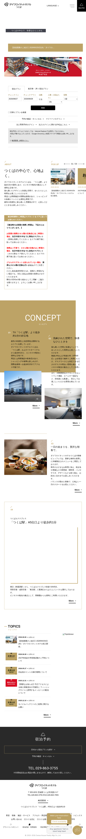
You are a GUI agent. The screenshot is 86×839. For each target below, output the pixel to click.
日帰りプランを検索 (18, 112)
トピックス (77, 815)
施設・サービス (24, 815)
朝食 (13, 815)
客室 (8, 815)
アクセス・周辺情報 (40, 815)
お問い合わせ (16, 819)
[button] (67, 164)
